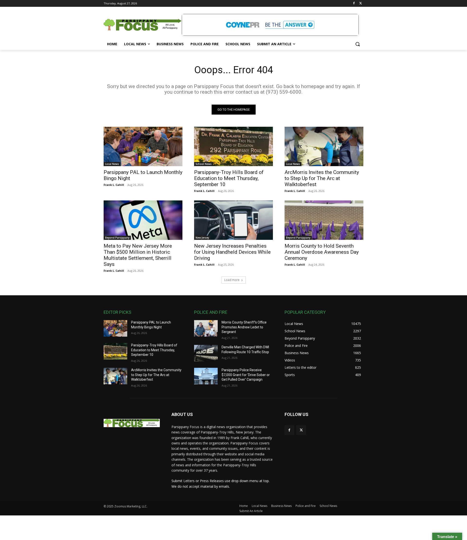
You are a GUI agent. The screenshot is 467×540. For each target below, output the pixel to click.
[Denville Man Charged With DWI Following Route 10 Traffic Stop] (206, 353)
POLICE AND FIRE (210, 312)
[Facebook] (354, 3)
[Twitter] (360, 3)
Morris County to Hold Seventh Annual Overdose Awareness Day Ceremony (322, 252)
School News (204, 164)
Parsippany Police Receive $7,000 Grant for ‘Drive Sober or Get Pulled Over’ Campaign (246, 374)
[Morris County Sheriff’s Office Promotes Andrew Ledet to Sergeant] (206, 328)
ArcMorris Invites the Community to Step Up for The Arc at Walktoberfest (322, 178)
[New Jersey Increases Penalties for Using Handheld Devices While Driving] (233, 220)
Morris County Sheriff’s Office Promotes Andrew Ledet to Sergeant (244, 327)
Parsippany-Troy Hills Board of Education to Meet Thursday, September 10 (229, 178)
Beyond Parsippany (117, 237)
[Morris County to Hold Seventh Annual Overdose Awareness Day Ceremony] (324, 220)
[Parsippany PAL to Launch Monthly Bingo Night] (143, 146)
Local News (112, 164)
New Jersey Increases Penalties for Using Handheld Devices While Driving (232, 252)
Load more (232, 280)
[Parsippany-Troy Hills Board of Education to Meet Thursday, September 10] (233, 146)
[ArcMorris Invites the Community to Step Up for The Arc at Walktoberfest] (324, 146)
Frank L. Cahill (114, 185)
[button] (357, 44)
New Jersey (202, 237)
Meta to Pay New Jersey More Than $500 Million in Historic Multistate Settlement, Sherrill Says (138, 255)
